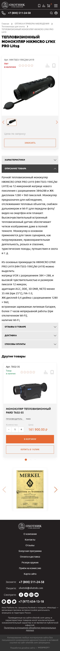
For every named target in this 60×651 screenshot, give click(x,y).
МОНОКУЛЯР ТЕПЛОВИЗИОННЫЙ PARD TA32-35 (28, 410)
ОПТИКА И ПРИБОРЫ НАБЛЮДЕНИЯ (32, 23)
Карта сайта (30, 573)
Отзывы (30, 545)
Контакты (30, 539)
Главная (5, 23)
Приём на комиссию (30, 568)
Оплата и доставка (30, 556)
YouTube (36, 595)
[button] (48, 66)
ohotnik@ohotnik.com (31, 588)
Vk (26, 595)
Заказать (30, 142)
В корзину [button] (30, 439)
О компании (30, 533)
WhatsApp (4, 601)
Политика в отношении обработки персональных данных (30, 628)
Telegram (9, 601)
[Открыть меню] (55, 5)
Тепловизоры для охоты (13, 26)
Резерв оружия (30, 562)
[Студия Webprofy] (44, 647)
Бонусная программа (30, 551)
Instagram (31, 595)
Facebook (21, 595)
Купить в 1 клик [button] (30, 449)
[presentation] (3, 122)
